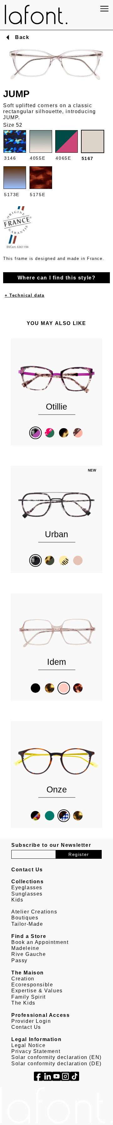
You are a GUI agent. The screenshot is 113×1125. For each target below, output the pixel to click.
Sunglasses (27, 893)
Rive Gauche (28, 954)
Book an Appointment (39, 942)
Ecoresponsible (32, 984)
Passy (19, 960)
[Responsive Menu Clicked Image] (104, 8)
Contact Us (26, 1027)
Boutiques (24, 917)
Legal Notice (28, 1045)
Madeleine (25, 948)
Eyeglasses (26, 887)
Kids (17, 899)
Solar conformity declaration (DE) (56, 1063)
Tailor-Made (27, 924)
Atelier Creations (34, 911)
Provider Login (31, 1021)
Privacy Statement (35, 1051)
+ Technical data (25, 295)
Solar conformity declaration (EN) (56, 1057)
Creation (23, 978)
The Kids (23, 1003)
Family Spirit (28, 997)
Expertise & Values (37, 990)
